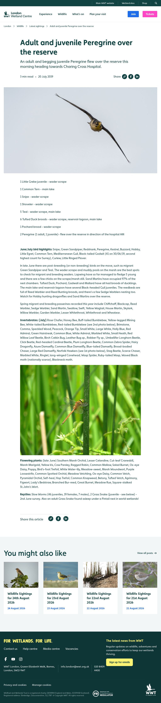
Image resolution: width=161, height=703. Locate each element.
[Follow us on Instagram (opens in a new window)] (21, 659)
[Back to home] (150, 688)
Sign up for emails (119, 662)
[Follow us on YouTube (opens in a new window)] (13, 659)
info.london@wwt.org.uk (75, 666)
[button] (124, 76)
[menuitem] (133, 14)
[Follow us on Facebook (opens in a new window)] (6, 659)
